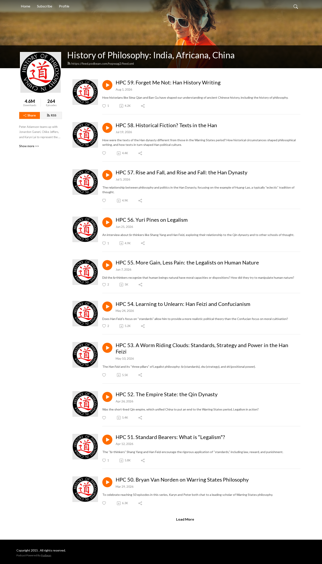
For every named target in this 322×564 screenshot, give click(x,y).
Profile (64, 6)
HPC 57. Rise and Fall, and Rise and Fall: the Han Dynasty (181, 172)
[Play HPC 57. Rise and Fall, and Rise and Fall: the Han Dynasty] (107, 175)
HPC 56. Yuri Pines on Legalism (152, 220)
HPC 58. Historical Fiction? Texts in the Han (166, 125)
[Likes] (104, 153)
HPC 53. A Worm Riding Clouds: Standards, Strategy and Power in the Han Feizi (202, 348)
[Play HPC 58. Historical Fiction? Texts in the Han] (107, 128)
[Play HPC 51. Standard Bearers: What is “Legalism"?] (107, 440)
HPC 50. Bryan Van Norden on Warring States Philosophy (182, 480)
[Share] (143, 106)
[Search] (296, 6)
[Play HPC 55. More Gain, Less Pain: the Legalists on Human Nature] (107, 265)
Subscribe (44, 6)
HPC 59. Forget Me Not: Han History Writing (168, 82)
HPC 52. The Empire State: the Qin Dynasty (167, 394)
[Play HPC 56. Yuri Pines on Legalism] (107, 222)
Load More (185, 519)
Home (25, 6)
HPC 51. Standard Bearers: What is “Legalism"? (170, 437)
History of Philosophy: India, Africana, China (151, 55)
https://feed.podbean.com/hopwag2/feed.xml (102, 63)
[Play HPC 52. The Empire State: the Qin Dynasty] (107, 397)
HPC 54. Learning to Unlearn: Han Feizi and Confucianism (183, 304)
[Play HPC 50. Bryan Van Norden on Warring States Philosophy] (107, 482)
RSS (53, 115)
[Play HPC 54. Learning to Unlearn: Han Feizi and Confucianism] (107, 307)
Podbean (46, 555)
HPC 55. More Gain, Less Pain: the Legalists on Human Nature (187, 262)
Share (31, 115)
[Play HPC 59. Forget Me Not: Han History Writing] (107, 85)
